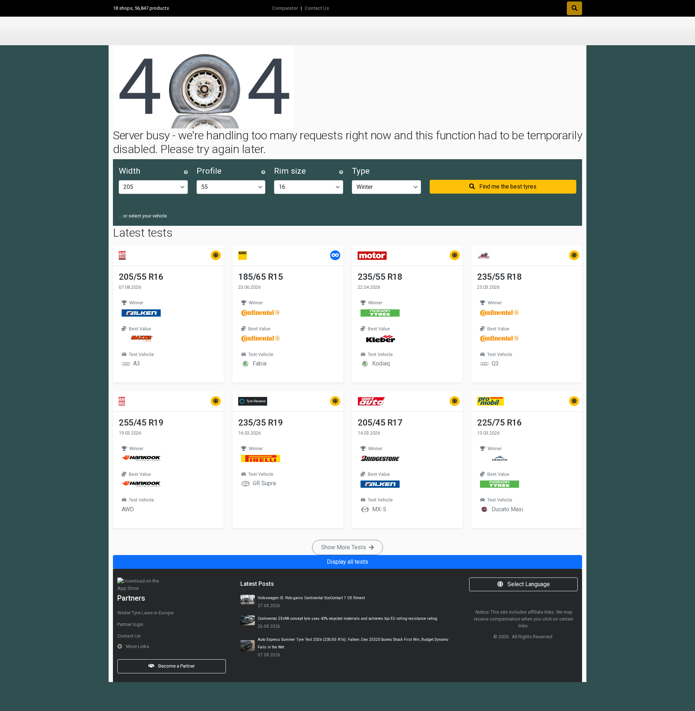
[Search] (574, 8)
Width (129, 171)
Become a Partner (176, 666)
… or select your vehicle (143, 216)
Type (361, 171)
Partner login (130, 624)
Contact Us (317, 8)
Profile (209, 171)
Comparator (285, 8)
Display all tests (347, 561)
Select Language (528, 584)
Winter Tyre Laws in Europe (145, 612)
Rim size (290, 171)
